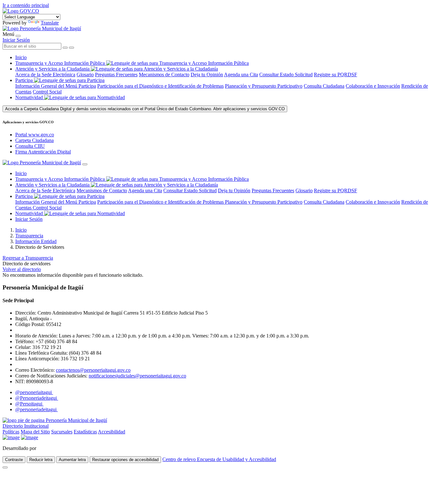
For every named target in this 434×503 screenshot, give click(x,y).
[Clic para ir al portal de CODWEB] (51, 448)
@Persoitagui (29, 403)
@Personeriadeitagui (36, 398)
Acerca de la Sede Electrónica (45, 74)
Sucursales (61, 431)
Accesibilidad (111, 431)
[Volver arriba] (5, 467)
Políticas (11, 431)
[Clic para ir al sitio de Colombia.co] (11, 437)
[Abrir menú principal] (18, 36)
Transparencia (29, 235)
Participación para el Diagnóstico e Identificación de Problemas (160, 86)
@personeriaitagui (34, 392)
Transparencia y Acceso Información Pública (60, 63)
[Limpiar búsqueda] (65, 48)
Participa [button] (24, 80)
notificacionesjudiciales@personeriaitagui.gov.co (137, 375)
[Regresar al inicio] (42, 28)
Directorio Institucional (26, 426)
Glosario (85, 74)
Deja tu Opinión (207, 74)
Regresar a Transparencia (28, 258)
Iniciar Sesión (16, 40)
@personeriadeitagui (36, 409)
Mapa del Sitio (35, 431)
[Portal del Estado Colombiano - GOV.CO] (21, 11)
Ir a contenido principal (26, 5)
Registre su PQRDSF (335, 74)
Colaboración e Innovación (373, 86)
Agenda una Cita (241, 74)
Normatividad (29, 97)
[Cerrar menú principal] (84, 164)
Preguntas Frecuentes (116, 74)
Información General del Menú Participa (55, 86)
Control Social (47, 91)
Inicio (21, 57)
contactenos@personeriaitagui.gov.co (93, 370)
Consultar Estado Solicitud (286, 74)
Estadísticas (85, 431)
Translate (50, 22)
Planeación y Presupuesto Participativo (263, 86)
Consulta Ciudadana (324, 86)
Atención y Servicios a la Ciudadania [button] (52, 68)
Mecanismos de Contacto (164, 74)
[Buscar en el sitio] (71, 48)
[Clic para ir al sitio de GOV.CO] (29, 437)
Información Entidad (36, 241)
